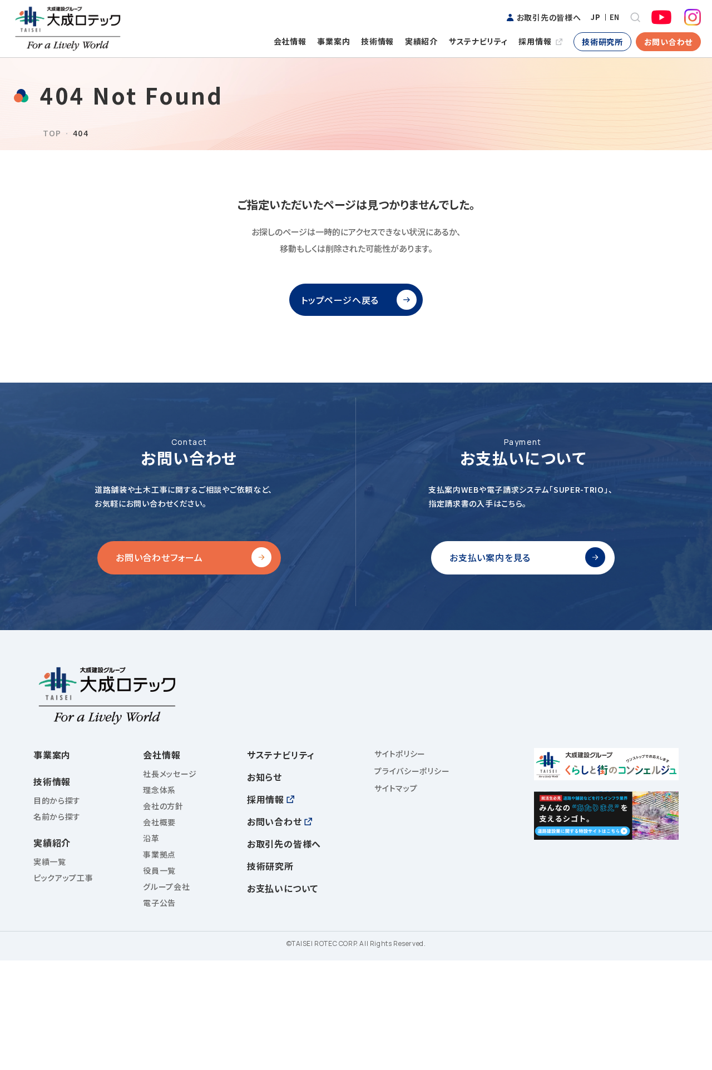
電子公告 (159, 902)
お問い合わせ (668, 41)
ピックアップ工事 (63, 877)
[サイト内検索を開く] (635, 17)
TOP (52, 132)
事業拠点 (159, 854)
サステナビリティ (478, 41)
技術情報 (377, 41)
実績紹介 (421, 41)
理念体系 (159, 789)
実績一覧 (49, 861)
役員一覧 (159, 870)
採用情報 (534, 41)
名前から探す (57, 816)
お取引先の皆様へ (549, 17)
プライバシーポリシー (411, 770)
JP (595, 17)
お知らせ (264, 777)
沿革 (151, 838)
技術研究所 (602, 41)
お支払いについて (282, 888)
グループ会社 (166, 886)
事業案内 (333, 41)
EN (615, 17)
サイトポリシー (400, 753)
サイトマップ (395, 788)
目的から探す (57, 800)
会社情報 (290, 41)
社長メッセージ (170, 773)
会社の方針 (163, 805)
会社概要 (159, 822)
